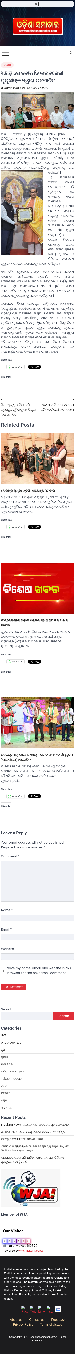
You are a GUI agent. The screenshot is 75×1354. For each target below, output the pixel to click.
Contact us (36, 1319)
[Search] (71, 53)
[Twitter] (33, 1311)
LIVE (3, 1035)
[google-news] (58, 1311)
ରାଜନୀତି (5, 1093)
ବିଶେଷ (7, 65)
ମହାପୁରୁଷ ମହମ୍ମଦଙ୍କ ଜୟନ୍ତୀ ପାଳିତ (22, 1139)
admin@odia (12, 88)
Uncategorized (11, 1043)
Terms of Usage (51, 1324)
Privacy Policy (23, 1324)
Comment (10, 856)
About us (16, 1319)
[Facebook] (24, 1311)
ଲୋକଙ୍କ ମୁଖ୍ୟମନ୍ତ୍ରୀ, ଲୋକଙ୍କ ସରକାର (28, 490)
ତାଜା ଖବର (7, 1064)
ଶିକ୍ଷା (4, 1100)
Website (7, 949)
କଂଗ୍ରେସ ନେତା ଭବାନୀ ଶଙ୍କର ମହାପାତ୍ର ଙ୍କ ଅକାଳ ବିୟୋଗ (34, 622)
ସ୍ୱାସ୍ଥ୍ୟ (6, 1107)
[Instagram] (50, 1311)
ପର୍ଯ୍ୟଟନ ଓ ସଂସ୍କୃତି (12, 1071)
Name (7, 910)
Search (6, 1009)
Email (6, 929)
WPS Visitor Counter (32, 1250)
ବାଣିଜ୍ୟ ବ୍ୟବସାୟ (11, 1079)
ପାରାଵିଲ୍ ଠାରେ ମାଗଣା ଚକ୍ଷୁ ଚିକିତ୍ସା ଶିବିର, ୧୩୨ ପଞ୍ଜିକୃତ (33, 1132)
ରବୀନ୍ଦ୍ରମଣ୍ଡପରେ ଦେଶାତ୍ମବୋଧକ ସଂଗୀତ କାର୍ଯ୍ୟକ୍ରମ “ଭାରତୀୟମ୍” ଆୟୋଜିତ (37, 757)
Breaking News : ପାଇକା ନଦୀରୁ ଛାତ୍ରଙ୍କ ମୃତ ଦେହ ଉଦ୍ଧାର (35, 1125)
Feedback (58, 1319)
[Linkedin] (41, 1311)
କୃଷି (3, 1050)
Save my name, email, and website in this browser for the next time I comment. (39, 970)
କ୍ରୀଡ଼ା (4, 1057)
